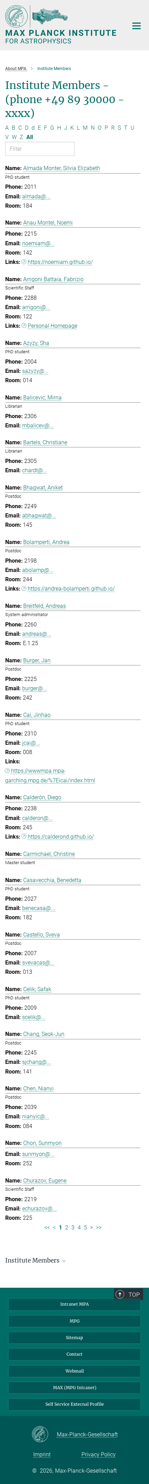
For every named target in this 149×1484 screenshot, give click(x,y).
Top (134, 1294)
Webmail (74, 1371)
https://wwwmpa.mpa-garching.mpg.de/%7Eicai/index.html (50, 775)
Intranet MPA (74, 1304)
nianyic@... (35, 1116)
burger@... (34, 688)
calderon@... (37, 818)
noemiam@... (38, 243)
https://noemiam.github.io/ (60, 262)
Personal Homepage (52, 326)
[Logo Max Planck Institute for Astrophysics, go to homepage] (61, 24)
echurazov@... (39, 1208)
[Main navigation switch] (136, 26)
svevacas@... (38, 962)
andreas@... (36, 634)
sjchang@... (36, 1062)
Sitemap (74, 1337)
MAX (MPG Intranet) (74, 1387)
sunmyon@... (38, 1154)
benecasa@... (38, 908)
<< (47, 1227)
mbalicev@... (38, 425)
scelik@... (33, 1017)
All (29, 137)
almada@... (36, 196)
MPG (75, 1321)
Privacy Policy (98, 1454)
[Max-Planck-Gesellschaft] (44, 1434)
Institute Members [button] (33, 1260)
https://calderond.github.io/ (61, 836)
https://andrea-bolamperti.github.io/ (71, 588)
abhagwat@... (39, 515)
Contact (74, 1354)
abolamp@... (37, 570)
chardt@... (34, 470)
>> (99, 1227)
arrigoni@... (36, 307)
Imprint (42, 1454)
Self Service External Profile (74, 1404)
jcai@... (31, 743)
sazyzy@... (35, 371)
